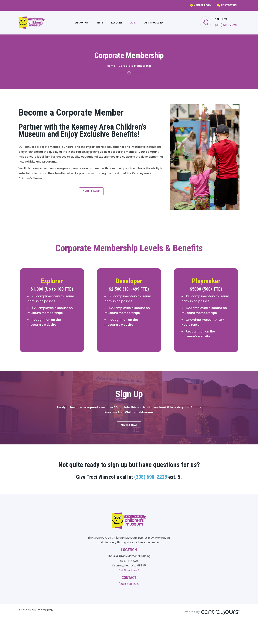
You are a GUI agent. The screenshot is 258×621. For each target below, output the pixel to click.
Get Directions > (129, 570)
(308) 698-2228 (226, 25)
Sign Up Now (91, 191)
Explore (116, 22)
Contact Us (228, 5)
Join (133, 22)
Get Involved (153, 22)
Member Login (202, 5)
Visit (99, 22)
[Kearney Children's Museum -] (32, 22)
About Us (82, 22)
